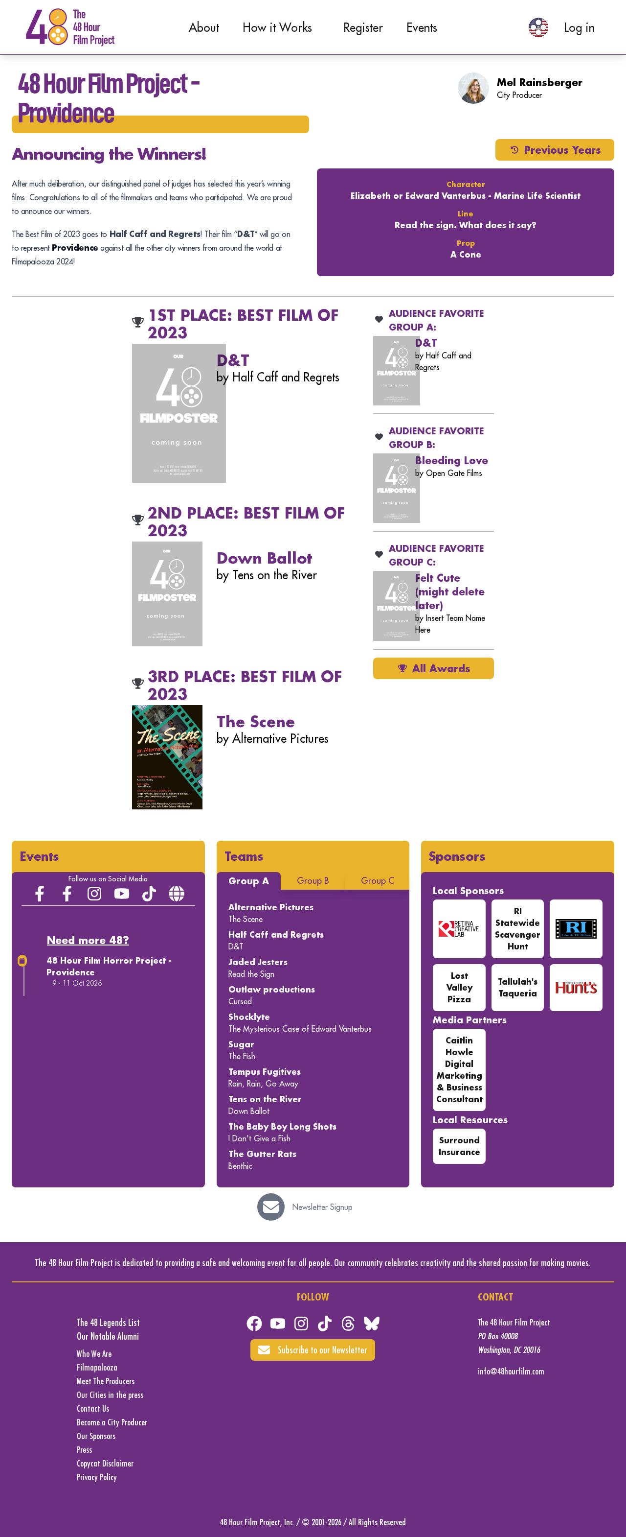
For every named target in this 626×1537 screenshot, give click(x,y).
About (204, 27)
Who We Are (94, 1353)
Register (363, 27)
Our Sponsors (96, 1436)
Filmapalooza (97, 1367)
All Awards (441, 668)
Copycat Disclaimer (105, 1463)
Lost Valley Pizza (459, 987)
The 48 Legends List (108, 1322)
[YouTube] (122, 893)
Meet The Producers (105, 1381)
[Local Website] (176, 893)
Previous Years (562, 149)
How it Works (277, 27)
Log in (579, 27)
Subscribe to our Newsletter (322, 1349)
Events (421, 27)
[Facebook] (254, 1323)
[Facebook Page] (39, 893)
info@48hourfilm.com (511, 1371)
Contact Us (93, 1408)
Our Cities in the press (110, 1395)
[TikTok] (149, 893)
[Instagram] (94, 893)
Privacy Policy (97, 1477)
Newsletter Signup (322, 1207)
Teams (244, 856)
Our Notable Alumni (108, 1336)
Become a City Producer (112, 1422)
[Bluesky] (372, 1323)
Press (84, 1449)
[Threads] (348, 1323)
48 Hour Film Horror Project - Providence (109, 966)
